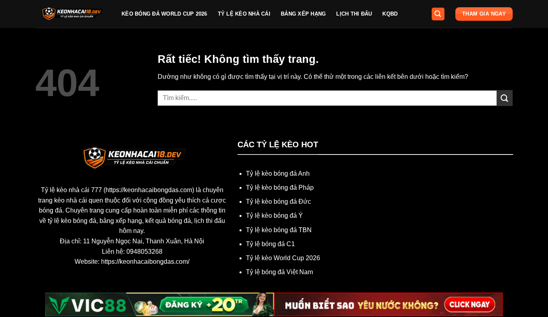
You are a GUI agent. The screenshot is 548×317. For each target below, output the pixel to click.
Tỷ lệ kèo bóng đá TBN (279, 230)
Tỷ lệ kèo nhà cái (244, 14)
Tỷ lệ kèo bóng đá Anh (278, 173)
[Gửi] (505, 98)
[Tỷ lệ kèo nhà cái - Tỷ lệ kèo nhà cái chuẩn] (72, 14)
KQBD (390, 14)
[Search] (438, 14)
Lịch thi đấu (354, 14)
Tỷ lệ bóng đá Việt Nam (279, 272)
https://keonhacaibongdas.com (149, 190)
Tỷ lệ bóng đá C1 (270, 244)
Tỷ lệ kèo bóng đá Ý (274, 215)
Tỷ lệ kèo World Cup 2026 (283, 258)
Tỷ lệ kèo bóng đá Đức (278, 201)
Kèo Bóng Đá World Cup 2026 (164, 14)
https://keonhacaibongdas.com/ (145, 261)
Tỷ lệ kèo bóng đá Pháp (280, 187)
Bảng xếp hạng (303, 14)
